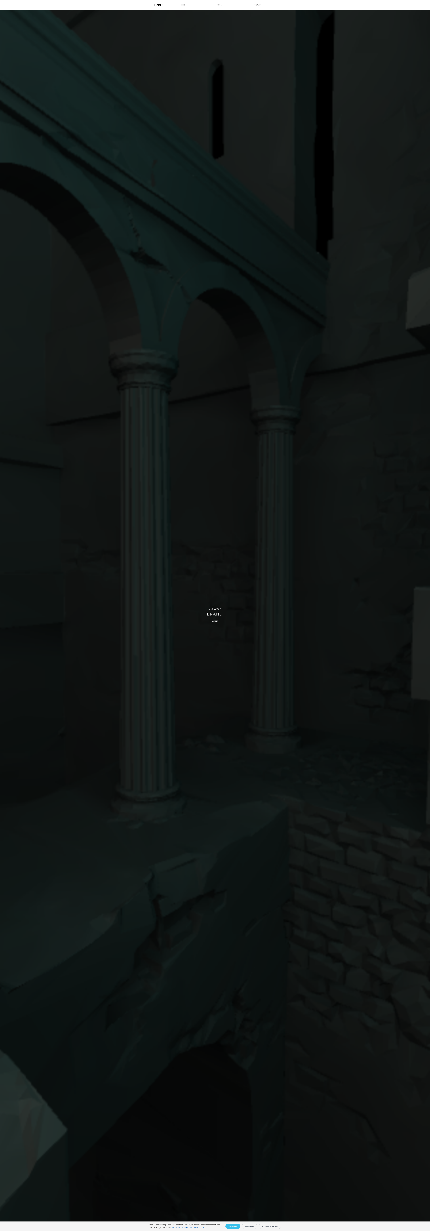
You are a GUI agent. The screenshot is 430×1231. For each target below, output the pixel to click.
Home (183, 5)
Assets (219, 5)
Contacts (257, 5)
